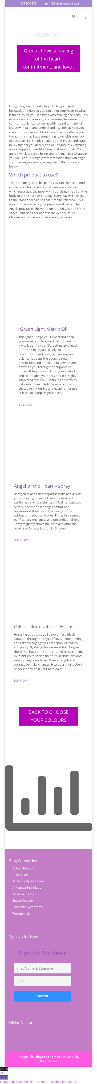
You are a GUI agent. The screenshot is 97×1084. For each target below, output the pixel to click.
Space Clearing (22, 900)
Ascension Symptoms (27, 907)
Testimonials (21, 913)
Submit (42, 996)
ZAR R (4, 1071)
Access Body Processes (28, 881)
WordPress (48, 1061)
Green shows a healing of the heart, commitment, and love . (48, 58)
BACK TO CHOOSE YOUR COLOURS (48, 716)
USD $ (38, 1079)
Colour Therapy (23, 868)
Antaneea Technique (26, 887)
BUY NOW (25, 404)
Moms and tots (23, 894)
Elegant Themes (47, 1056)
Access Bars (20, 875)
